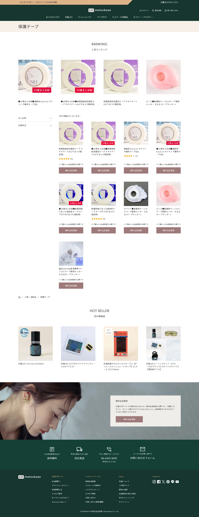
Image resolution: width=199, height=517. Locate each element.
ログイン (145, 10)
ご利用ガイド (124, 485)
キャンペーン (124, 502)
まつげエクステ (53, 17)
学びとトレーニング (126, 498)
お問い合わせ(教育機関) (94, 502)
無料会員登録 (71, 170)
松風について (124, 481)
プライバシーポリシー (60, 485)
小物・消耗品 (30, 297)
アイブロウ (102, 17)
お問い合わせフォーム (142, 457)
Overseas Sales (58, 502)
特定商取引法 (57, 490)
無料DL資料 (123, 490)
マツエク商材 (57, 494)
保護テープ (45, 297)
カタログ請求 (90, 494)
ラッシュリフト (85, 17)
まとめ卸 (22, 118)
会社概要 (55, 481)
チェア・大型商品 (120, 17)
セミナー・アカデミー (143, 17)
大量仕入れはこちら (169, 2)
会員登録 (72, 164)
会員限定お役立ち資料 (127, 494)
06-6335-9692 (109, 458)
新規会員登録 (90, 481)
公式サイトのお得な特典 (38, 2)
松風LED (69, 17)
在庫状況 (22, 125)
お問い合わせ (90, 498)
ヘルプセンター (91, 490)
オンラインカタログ (59, 498)
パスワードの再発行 (93, 485)
